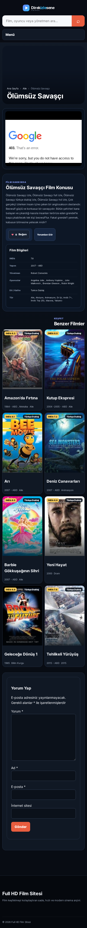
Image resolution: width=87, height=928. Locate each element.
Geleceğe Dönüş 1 (21, 654)
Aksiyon (39, 297)
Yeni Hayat (57, 564)
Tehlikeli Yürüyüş (62, 654)
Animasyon (50, 297)
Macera (49, 300)
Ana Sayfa (13, 88)
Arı (7, 481)
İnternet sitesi (21, 805)
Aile (25, 88)
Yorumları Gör (45, 234)
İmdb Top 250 (38, 300)
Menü (10, 35)
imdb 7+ (67, 297)
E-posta (18, 787)
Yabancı (58, 300)
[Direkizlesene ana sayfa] (43, 8)
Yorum (17, 711)
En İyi (59, 297)
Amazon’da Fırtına (21, 398)
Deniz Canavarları (63, 481)
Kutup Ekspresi (60, 398)
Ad (14, 768)
